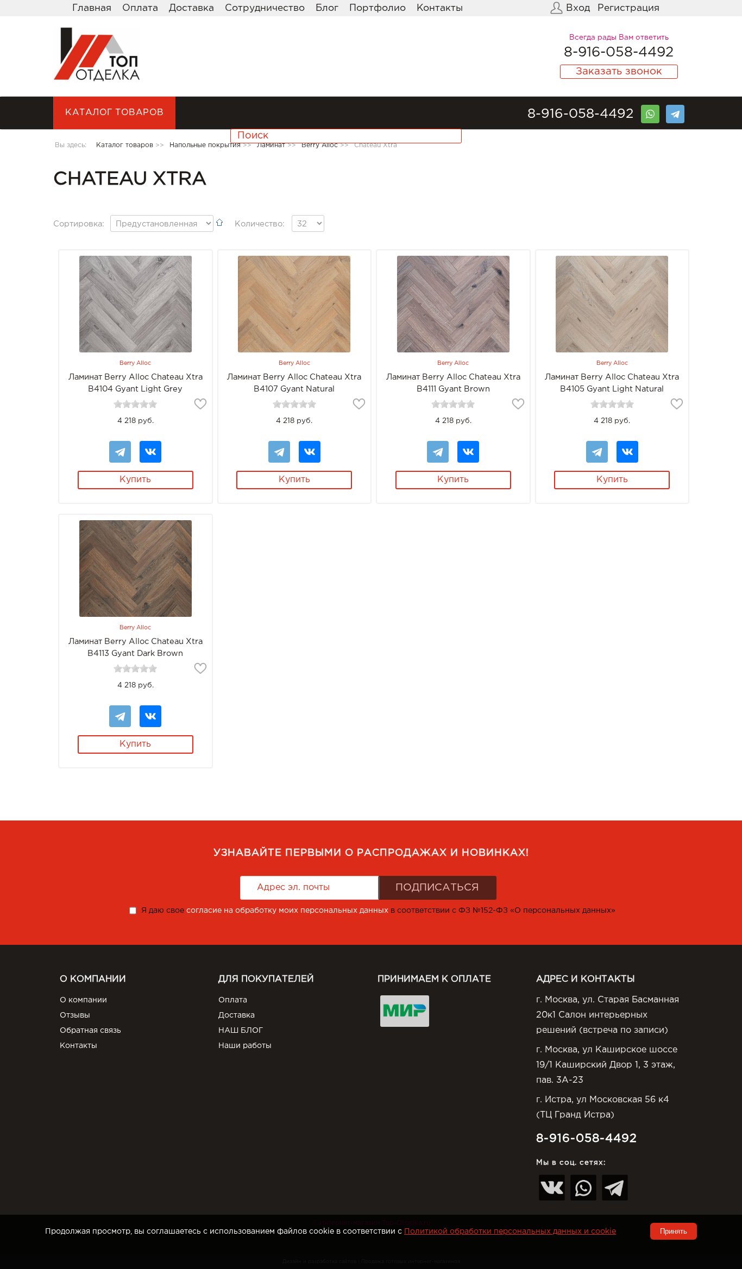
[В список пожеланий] (200, 404)
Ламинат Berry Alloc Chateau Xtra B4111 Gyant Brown (453, 383)
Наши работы (245, 1046)
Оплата (140, 8)
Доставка (191, 8)
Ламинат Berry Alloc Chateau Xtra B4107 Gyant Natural (294, 383)
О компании (83, 1000)
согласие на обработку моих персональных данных (287, 910)
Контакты (440, 8)
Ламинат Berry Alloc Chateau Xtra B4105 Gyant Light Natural (612, 383)
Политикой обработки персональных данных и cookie (510, 1231)
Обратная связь (90, 1030)
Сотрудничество (265, 8)
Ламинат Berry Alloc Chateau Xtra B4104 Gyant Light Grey (135, 383)
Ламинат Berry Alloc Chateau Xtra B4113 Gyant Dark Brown (135, 647)
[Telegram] (675, 110)
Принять (673, 1231)
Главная (91, 8)
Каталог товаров (114, 113)
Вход (578, 8)
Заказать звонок (619, 71)
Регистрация (628, 8)
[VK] (150, 446)
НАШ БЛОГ (240, 1030)
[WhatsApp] (650, 110)
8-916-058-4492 (619, 53)
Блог (327, 8)
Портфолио (377, 8)
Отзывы (75, 1015)
